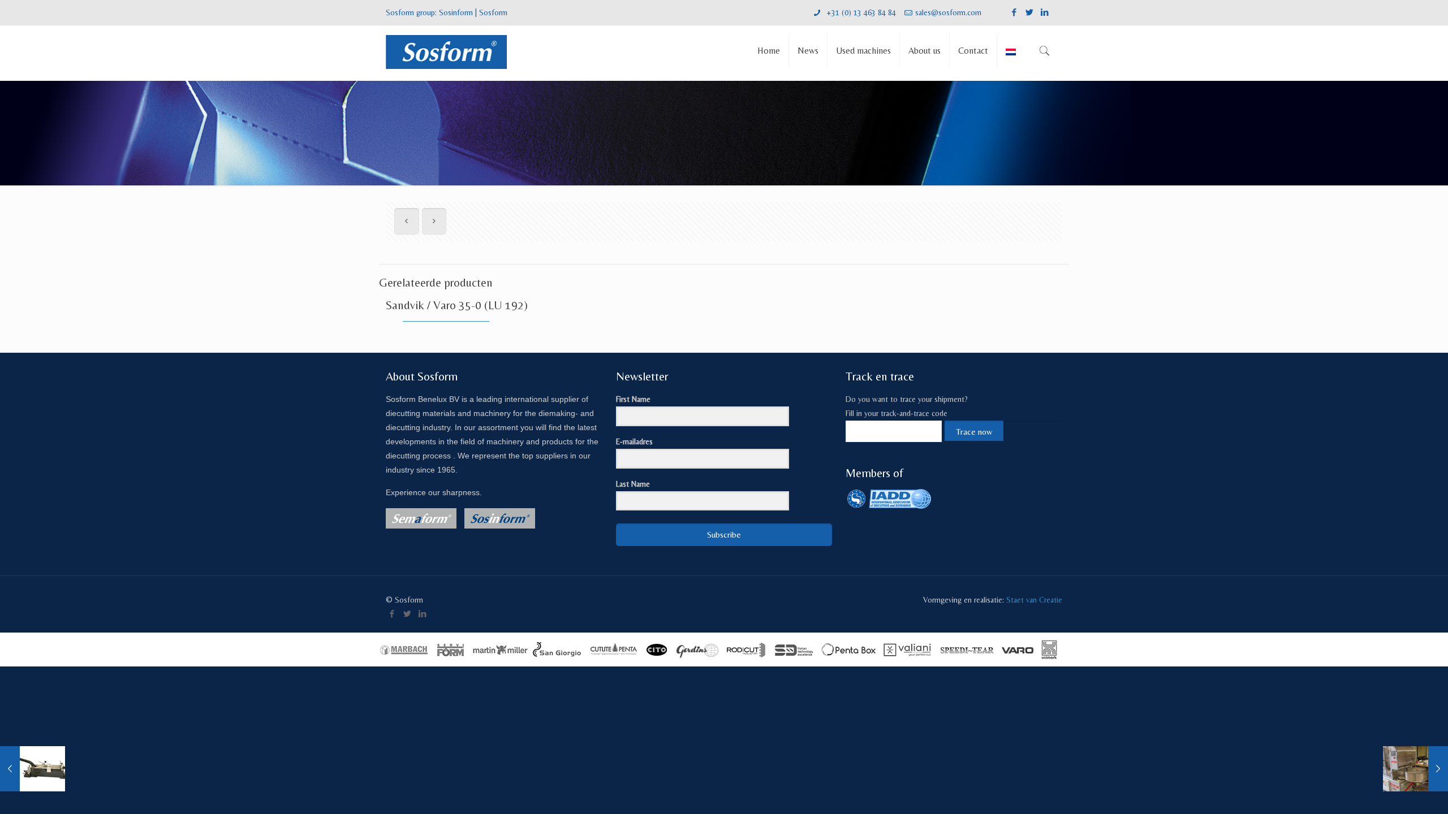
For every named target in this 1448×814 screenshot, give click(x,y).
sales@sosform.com (948, 12)
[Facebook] (1014, 12)
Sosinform (456, 12)
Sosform (493, 12)
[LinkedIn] (1045, 12)
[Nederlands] (1010, 53)
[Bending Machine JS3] (32, 768)
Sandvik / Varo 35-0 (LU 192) (457, 305)
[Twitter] (1030, 12)
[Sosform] (446, 50)
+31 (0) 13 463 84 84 (860, 12)
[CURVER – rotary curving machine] (1415, 768)
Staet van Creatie (1034, 599)
